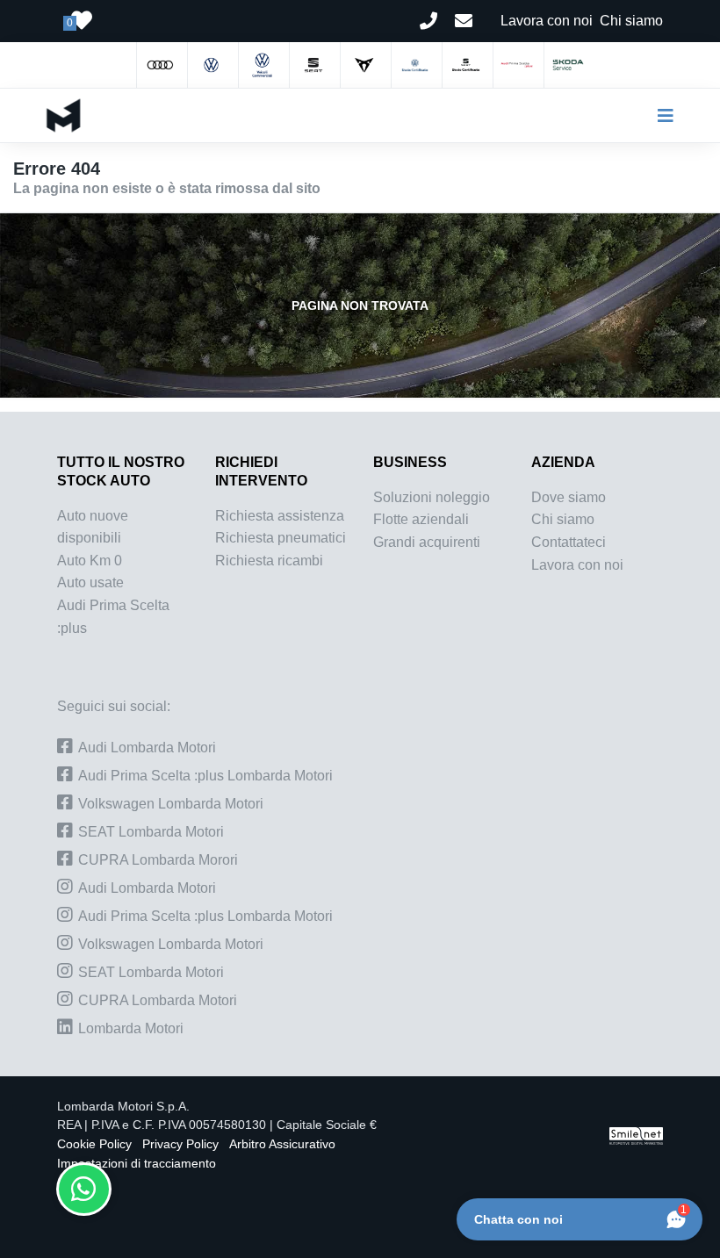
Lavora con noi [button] (546, 20)
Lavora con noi (577, 564)
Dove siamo (568, 497)
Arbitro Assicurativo (282, 1144)
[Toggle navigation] (658, 116)
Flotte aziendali (421, 519)
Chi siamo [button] (631, 20)
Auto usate (90, 582)
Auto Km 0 (89, 560)
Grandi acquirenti (426, 542)
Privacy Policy (180, 1144)
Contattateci (568, 542)
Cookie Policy (94, 1144)
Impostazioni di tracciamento (136, 1163)
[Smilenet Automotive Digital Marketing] (636, 1134)
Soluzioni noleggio (431, 497)
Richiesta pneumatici (280, 537)
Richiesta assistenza (279, 515)
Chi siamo (562, 519)
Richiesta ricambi (269, 560)
